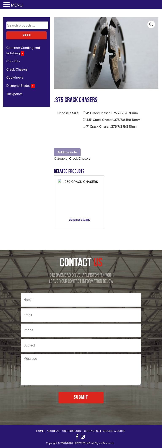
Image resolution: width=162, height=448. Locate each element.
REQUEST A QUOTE (114, 431)
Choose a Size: (68, 113)
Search (27, 35)
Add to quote (67, 152)
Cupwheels (14, 77)
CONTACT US (91, 431)
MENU (17, 5)
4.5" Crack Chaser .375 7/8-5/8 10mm (113, 120)
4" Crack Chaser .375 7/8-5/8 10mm (112, 113)
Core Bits (13, 61)
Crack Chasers (16, 69)
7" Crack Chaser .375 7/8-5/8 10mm (112, 126)
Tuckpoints (14, 94)
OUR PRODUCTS (71, 431)
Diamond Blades (18, 86)
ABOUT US (53, 431)
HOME (40, 431)
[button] (7, 4)
